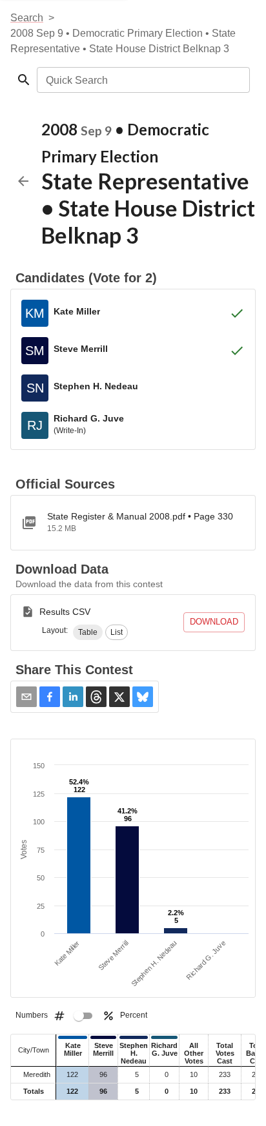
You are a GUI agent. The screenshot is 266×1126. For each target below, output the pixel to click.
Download (214, 621)
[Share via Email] (26, 696)
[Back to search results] (23, 181)
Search (26, 17)
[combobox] (142, 80)
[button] (88, 632)
